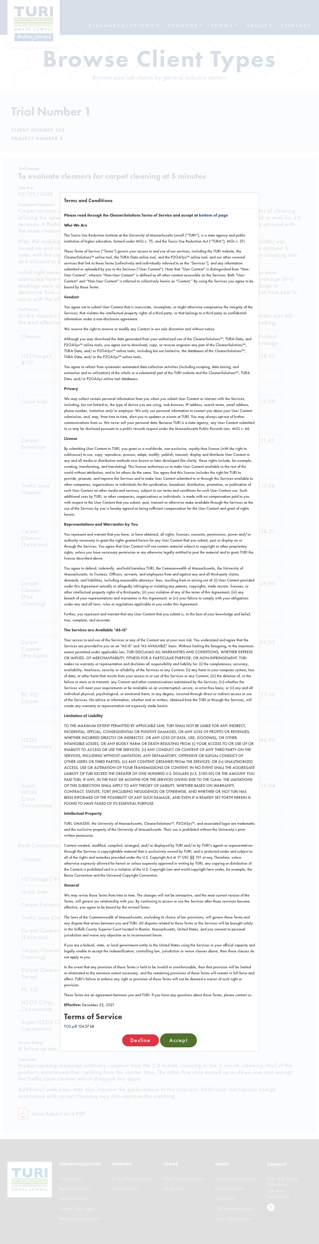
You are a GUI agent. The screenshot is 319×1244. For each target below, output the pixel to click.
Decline (140, 1040)
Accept (178, 1040)
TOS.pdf (70, 1026)
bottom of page (213, 215)
